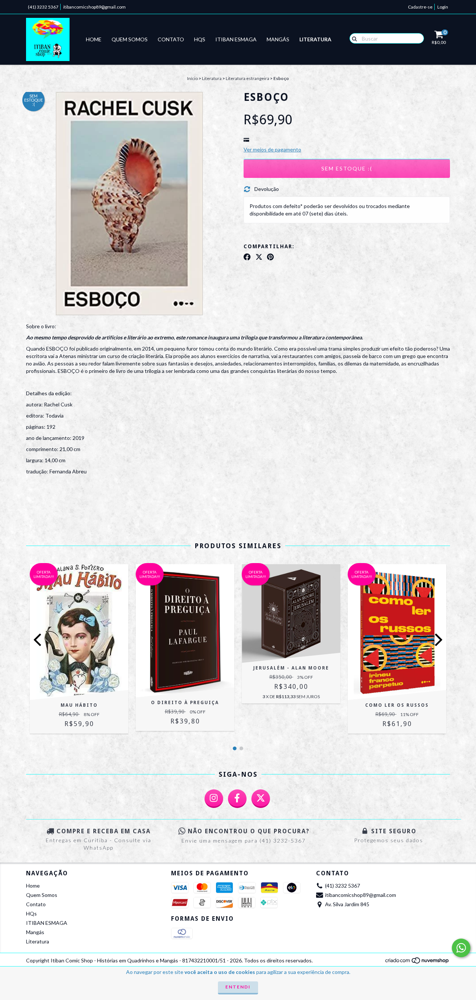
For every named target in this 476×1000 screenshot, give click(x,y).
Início (192, 78)
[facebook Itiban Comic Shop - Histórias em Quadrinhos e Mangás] (237, 798)
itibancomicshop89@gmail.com (94, 7)
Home (94, 39)
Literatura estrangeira (247, 78)
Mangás (278, 39)
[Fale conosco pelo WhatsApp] (461, 948)
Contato (171, 39)
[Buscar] (353, 38)
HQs (199, 39)
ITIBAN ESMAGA (236, 39)
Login (442, 7)
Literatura (315, 39)
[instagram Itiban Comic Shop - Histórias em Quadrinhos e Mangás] (214, 798)
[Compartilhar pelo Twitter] (259, 257)
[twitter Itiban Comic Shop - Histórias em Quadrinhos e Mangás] (260, 798)
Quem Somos (130, 39)
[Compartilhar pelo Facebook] (247, 257)
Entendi (238, 987)
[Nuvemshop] (417, 962)
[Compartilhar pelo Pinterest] (270, 257)
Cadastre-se (420, 7)
